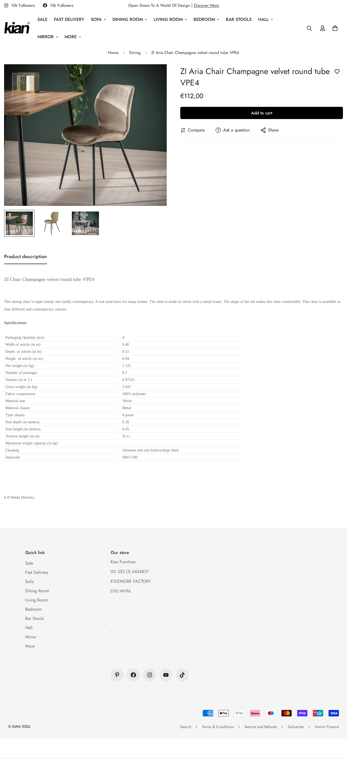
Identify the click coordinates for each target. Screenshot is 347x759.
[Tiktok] (182, 674)
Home (113, 53)
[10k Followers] (133, 674)
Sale (42, 19)
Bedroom (204, 19)
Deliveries (296, 726)
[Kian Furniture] (17, 28)
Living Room (168, 19)
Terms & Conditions (218, 726)
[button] (335, 28)
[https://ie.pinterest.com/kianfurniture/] (117, 674)
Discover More (206, 5)
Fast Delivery (69, 19)
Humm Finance (327, 726)
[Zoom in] (155, 76)
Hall (263, 19)
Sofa (96, 19)
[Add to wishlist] (337, 72)
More (71, 37)
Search (185, 726)
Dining (135, 53)
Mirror (45, 37)
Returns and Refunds (261, 726)
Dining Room (128, 19)
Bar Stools (239, 19)
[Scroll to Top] (336, 729)
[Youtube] (165, 674)
